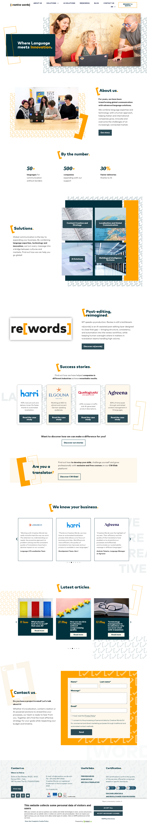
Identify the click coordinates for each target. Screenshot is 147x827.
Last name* (105, 682)
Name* (74, 682)
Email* (74, 706)
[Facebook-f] (18, 796)
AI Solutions (69, 3)
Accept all (108, 808)
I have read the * (84, 716)
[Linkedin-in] (13, 796)
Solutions (51, 3)
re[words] (85, 3)
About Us (38, 3)
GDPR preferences (108, 819)
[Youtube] (28, 796)
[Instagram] (23, 796)
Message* (75, 691)
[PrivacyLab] (87, 821)
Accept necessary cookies (108, 813)
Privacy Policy (90, 716)
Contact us (109, 3)
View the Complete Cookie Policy (36, 821)
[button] (16, 539)
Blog (96, 3)
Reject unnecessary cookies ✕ (112, 801)
